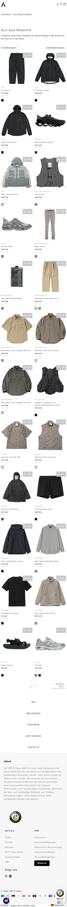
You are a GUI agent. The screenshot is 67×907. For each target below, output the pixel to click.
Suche (8, 837)
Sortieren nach (55, 48)
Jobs (7, 862)
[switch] (60, 902)
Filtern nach (8, 48)
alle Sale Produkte (23, 14)
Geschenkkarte (12, 857)
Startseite (6, 14)
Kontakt (9, 842)
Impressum (39, 837)
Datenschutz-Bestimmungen (48, 847)
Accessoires (33, 736)
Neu (33, 702)
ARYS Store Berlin (14, 852)
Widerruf (41, 863)
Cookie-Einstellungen (44, 852)
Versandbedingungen (44, 857)
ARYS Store (16, 891)
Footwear (33, 725)
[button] (61, 4)
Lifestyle (33, 747)
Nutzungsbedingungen (45, 842)
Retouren (9, 847)
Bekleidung (33, 713)
